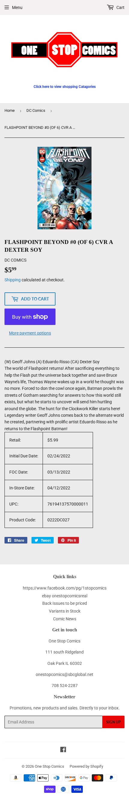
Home (9, 110)
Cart (120, 7)
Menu (17, 7)
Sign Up (113, 722)
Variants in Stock (64, 611)
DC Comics (35, 110)
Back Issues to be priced (64, 603)
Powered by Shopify (86, 766)
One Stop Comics (49, 766)
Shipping (12, 279)
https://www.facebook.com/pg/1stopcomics (64, 588)
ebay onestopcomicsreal (64, 595)
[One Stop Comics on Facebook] (63, 750)
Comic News (64, 618)
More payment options (30, 333)
